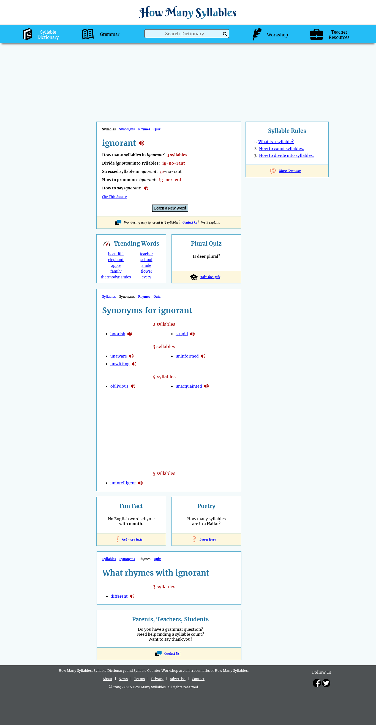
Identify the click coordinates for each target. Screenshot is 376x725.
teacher (146, 254)
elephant (116, 259)
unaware (118, 356)
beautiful (116, 254)
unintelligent (123, 482)
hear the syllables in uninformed (203, 356)
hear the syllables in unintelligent (140, 483)
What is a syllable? (276, 141)
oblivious (119, 386)
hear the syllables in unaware (131, 356)
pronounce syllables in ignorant (146, 188)
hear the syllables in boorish (129, 334)
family (115, 271)
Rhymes (144, 129)
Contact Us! (172, 654)
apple (116, 265)
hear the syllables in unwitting (134, 364)
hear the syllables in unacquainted (206, 386)
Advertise (178, 679)
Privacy (157, 679)
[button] (225, 34)
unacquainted (189, 386)
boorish (117, 333)
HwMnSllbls (188, 12)
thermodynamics (116, 277)
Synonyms (127, 129)
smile (146, 265)
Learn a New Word (170, 208)
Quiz (157, 129)
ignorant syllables (141, 143)
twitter (326, 683)
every (146, 277)
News (123, 679)
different (119, 596)
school (146, 259)
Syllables (109, 297)
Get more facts (131, 539)
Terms (139, 679)
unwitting (120, 363)
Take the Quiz (210, 277)
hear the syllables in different (132, 596)
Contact (198, 679)
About (107, 679)
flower (146, 271)
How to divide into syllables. (286, 155)
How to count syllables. (281, 148)
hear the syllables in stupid (192, 334)
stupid (182, 333)
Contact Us (190, 222)
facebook (317, 683)
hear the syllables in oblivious (133, 386)
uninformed (187, 356)
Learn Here (206, 539)
